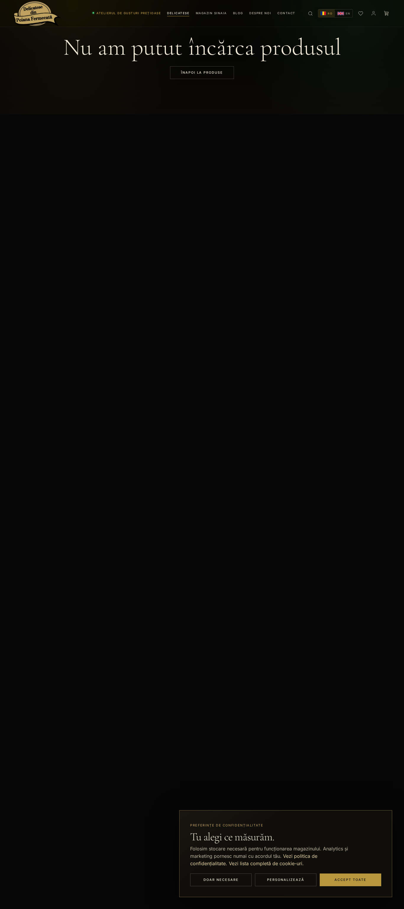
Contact (286, 13)
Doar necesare (221, 880)
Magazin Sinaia (211, 13)
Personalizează (285, 880)
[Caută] (310, 13)
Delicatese (178, 13)
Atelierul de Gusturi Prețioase (128, 13)
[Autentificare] (373, 13)
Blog (238, 13)
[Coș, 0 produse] (386, 13)
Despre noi (260, 13)
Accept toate (350, 880)
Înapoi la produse (202, 72)
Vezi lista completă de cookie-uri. (266, 863)
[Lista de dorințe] (360, 13)
